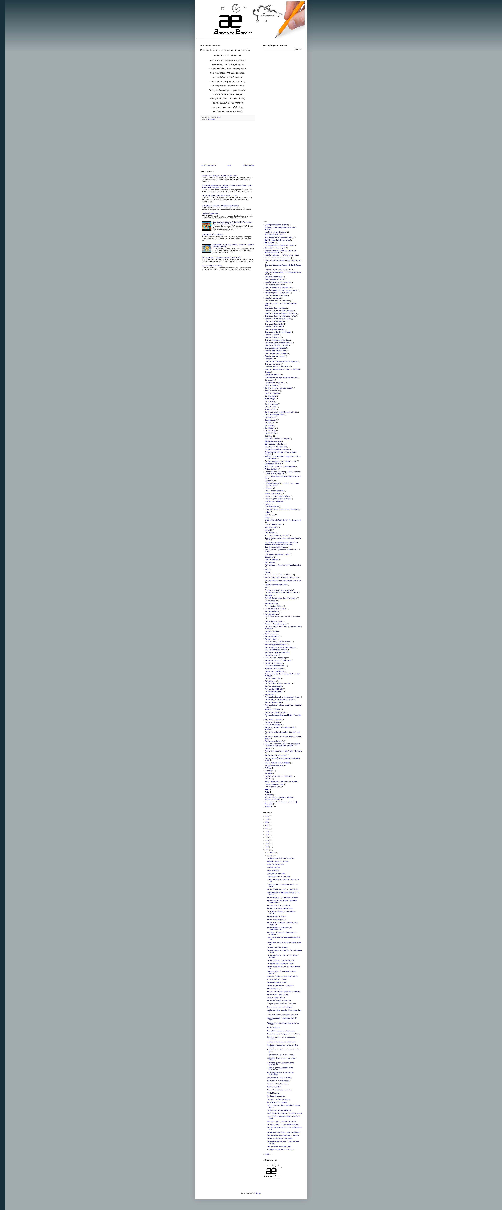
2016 (267, 831)
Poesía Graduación (273, 1028)
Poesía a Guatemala (272, 636)
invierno (267, 504)
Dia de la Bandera (271, 385)
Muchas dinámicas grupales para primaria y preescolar (221, 257)
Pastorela (268, 572)
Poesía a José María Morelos (277, 947)
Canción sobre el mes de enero (276, 353)
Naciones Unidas (271, 527)
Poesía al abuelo (271, 681)
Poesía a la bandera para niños (276, 650)
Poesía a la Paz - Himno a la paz (276, 658)
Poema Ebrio (269, 595)
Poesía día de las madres (276, 1096)
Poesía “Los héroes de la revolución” (280, 1138)
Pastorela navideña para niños (276, 585)
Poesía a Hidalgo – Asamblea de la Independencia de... (279, 928)
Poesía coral (269, 694)
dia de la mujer (270, 399)
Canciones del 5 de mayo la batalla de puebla (281, 361)
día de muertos (270, 409)
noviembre (271, 852)
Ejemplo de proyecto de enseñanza (277, 449)
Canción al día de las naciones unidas (278, 270)
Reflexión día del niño (274, 1087)
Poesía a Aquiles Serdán (273, 621)
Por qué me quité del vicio (274, 765)
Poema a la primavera (274, 989)
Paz (266, 587)
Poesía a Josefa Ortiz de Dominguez (280, 908)
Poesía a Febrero (271, 634)
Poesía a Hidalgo (271, 639)
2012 (267, 844)
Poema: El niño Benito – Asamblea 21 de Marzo (284, 992)
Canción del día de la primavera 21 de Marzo (281, 313)
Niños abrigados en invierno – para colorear (282, 889)
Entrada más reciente (208, 165)
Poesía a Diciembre (272, 631)
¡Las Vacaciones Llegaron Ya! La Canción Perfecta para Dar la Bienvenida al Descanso (232, 223)
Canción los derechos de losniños (277, 340)
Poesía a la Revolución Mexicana (278, 1081)
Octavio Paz (269, 557)
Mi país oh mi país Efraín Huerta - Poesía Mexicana (283, 520)
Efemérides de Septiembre (274, 444)
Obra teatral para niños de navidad (277, 554)
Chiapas (268, 372)
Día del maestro (270, 423)
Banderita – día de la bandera (277, 861)
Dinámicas (268, 436)
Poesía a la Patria (271, 655)
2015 (267, 834)
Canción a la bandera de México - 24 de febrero (282, 255)
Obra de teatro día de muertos (275, 547)
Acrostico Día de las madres (277, 1102)
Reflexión (268, 779)
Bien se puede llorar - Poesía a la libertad (279, 245)
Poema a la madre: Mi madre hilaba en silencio (281, 593)
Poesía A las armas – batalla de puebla (280, 960)
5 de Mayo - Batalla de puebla (275, 232)
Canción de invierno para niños (276, 295)
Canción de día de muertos (274, 285)
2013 (267, 841)
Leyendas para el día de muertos (278, 876)
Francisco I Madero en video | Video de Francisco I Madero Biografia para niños (283, 473)
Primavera (268, 773)
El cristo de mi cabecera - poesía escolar (281, 1042)
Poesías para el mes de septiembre (277, 763)
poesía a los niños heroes (274, 668)
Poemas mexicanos (272, 611)
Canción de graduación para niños (277, 293)
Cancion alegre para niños (274, 279)
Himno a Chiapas (273, 870)
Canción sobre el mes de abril (275, 351)
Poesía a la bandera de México (276, 644)
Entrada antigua (248, 165)
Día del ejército (270, 417)
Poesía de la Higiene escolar (275, 712)
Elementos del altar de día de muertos (280, 1149)
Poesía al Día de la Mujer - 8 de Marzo (278, 684)
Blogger (258, 1193)
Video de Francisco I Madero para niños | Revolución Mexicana (279, 798)
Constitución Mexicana (273, 375)
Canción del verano (272, 335)
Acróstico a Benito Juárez (276, 998)
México (267, 517)
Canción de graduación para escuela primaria (281, 290)
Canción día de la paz (272, 337)
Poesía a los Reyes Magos (274, 671)
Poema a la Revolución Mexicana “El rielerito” (283, 1135)
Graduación (211, 119)
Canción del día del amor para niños (278, 319)
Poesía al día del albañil (273, 686)
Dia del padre (269, 428)
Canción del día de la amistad (275, 308)
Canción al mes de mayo (273, 277)
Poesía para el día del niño (274, 741)
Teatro (267, 792)
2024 (267, 822)
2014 (267, 837)
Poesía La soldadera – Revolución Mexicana (283, 1124)
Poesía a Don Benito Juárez (277, 982)
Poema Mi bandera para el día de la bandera (281, 598)
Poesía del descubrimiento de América (280, 858)
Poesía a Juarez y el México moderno (278, 642)
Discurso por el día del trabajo (212, 235)
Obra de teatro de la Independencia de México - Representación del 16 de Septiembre (282, 543)
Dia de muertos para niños (274, 415)
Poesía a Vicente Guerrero (276, 920)
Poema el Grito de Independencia (279, 905)
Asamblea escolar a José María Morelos (279, 237)
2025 (267, 819)
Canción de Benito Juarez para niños (278, 282)
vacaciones (269, 795)
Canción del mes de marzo (274, 329)
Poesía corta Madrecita (273, 702)
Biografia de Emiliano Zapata (275, 248)
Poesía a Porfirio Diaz (272, 678)
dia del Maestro (270, 420)
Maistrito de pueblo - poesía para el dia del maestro (220, 196)
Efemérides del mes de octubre (276, 447)
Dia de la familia (270, 396)
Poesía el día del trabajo (273, 725)
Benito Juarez (270, 243)
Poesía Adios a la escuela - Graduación (281, 1031)
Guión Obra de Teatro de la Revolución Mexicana (284, 1113)
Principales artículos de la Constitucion (278, 776)
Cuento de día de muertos (276, 873)
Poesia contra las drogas (273, 692)
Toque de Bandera (273, 867)
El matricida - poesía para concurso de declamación (220, 206)
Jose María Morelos (272, 507)
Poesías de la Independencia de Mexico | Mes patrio (283, 751)
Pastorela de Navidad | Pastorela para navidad (281, 577)
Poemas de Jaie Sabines (274, 606)
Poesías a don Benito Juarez (212, 266)
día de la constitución (272, 391)
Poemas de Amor (271, 601)
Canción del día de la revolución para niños (280, 316)
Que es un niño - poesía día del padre (280, 1007)
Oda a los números (271, 560)
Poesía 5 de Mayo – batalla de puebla (280, 963)
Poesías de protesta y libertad (275, 755)
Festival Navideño (271, 469)
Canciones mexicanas (273, 364)
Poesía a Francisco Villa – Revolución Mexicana (284, 1132)
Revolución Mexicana (272, 787)
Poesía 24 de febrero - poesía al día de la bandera (282, 617)
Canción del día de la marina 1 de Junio (279, 311)
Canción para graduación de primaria (278, 343)
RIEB (266, 789)
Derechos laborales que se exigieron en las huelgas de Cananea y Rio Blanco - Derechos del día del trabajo (227, 186)
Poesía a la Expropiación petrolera (279, 1001)
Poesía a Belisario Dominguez (275, 624)
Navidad (268, 530)
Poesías (267, 748)
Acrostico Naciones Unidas (276, 979)
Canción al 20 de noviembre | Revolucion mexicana (283, 260)
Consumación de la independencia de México (281, 377)
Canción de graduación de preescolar (278, 287)
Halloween (268, 488)
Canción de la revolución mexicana (277, 301)
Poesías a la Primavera (210, 214)
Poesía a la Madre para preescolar (279, 1090)
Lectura (267, 512)
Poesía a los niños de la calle (275, 666)
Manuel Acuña (270, 515)
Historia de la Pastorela (273, 493)
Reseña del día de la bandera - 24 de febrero (281, 781)
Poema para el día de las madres (278, 1099)
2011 (267, 847)
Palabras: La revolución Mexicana (279, 1110)
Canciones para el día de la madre (277, 367)
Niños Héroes (270, 533)
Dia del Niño (269, 425)
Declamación (269, 380)
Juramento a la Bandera (275, 864)
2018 (267, 825)
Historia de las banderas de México (277, 496)
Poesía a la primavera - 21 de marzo (277, 660)
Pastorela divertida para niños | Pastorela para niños (283, 580)
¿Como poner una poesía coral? (276, 225)
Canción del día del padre (274, 324)
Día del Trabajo (270, 433)
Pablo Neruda (270, 562)
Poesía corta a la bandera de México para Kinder (282, 697)
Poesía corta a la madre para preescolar (279, 700)
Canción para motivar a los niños (276, 345)
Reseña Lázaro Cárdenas (274, 784)
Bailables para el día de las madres (277, 240)
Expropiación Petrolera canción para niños (280, 466)
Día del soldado (270, 431)
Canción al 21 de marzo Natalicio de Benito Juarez (283, 265)
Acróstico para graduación (274, 235)
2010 (267, 850)
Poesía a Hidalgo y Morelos (276, 916)
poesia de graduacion (272, 710)
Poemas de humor (271, 603)
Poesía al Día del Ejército (274, 689)
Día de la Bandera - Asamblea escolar (278, 388)
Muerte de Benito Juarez (273, 525)
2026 (267, 816)
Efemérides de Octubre (273, 441)
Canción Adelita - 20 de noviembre (279, 1078)
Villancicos (268, 806)
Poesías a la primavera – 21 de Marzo (280, 985)
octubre (270, 855)
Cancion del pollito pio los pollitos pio (278, 332)
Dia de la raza (270, 401)
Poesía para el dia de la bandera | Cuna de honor (282, 732)
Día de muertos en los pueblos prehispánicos (281, 412)
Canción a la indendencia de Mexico (278, 258)
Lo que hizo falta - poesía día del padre (280, 1055)
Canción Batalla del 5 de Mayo (278, 1084)
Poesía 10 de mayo (273, 1093)
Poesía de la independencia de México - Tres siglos (283, 715)
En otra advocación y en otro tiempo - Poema (281, 461)
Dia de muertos (270, 407)
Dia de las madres (271, 404)
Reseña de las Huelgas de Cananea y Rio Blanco (219, 176)
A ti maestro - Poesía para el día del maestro (282, 1015)
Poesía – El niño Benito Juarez (278, 995)
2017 (267, 828)
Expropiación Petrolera (273, 464)
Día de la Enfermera (272, 393)
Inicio (229, 165)
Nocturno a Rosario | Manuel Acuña (277, 535)
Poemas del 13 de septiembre (275, 609)
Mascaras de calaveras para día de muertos (282, 976)
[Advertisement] (227, 143)
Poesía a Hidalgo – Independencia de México (283, 897)
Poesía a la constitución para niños (277, 652)
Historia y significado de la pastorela (277, 499)
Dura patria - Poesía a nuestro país (277, 439)
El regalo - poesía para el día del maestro (281, 1004)
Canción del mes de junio (274, 327)
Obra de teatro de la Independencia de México (283, 1034)
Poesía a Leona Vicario (273, 663)
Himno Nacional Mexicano (274, 491)
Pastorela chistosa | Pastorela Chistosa (278, 575)
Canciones (268, 359)
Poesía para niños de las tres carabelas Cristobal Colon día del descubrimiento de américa (282, 745)
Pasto (267, 569)
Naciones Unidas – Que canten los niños (281, 1121)
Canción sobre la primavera (274, 356)
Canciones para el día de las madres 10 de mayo (282, 369)
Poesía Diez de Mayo (272, 722)
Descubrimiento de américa (274, 383)
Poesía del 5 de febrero (273, 719)
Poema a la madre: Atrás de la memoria (279, 590)
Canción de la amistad (273, 298)
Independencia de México (274, 501)
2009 (267, 1154)
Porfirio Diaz (269, 771)
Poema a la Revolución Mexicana (279, 1146)
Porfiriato (268, 768)
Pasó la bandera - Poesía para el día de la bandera (283, 565)
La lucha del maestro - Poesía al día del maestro (282, 509)
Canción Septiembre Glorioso (275, 348)
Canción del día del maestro (275, 321)
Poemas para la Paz (272, 614)
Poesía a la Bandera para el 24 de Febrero (280, 647)
